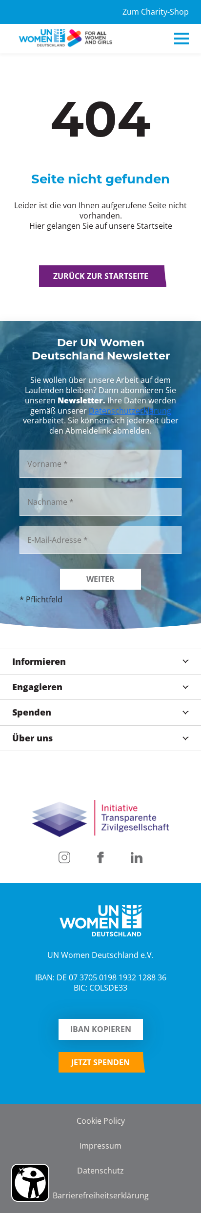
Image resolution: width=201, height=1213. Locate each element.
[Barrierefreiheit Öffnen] (30, 1183)
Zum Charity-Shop (155, 12)
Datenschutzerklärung (130, 410)
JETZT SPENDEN (100, 1062)
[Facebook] (100, 857)
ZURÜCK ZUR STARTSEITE (100, 276)
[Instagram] (64, 857)
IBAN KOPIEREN (100, 1029)
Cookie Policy (101, 1120)
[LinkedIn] (136, 857)
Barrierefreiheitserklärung (101, 1195)
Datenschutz (100, 1170)
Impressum (100, 1145)
